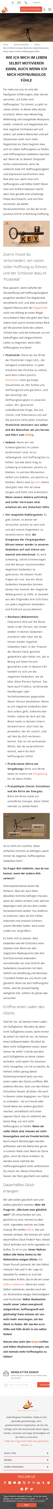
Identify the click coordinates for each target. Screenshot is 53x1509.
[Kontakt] (27, 2)
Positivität (12, 380)
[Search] (44, 9)
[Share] (12, 2)
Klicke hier (40, 1499)
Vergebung (40, 773)
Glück (30, 1229)
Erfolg (29, 434)
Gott (38, 482)
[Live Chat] (19, 2)
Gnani (35, 1341)
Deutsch (36, 2)
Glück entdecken (31, 9)
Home (5, 44)
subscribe (45, 1384)
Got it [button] (26, 1505)
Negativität (40, 307)
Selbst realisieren (13, 1284)
